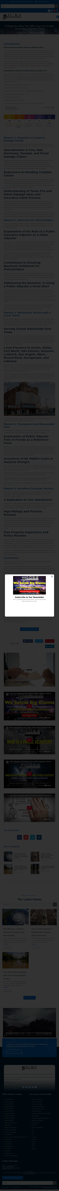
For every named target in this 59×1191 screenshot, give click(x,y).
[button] (52, 576)
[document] (29, 595)
